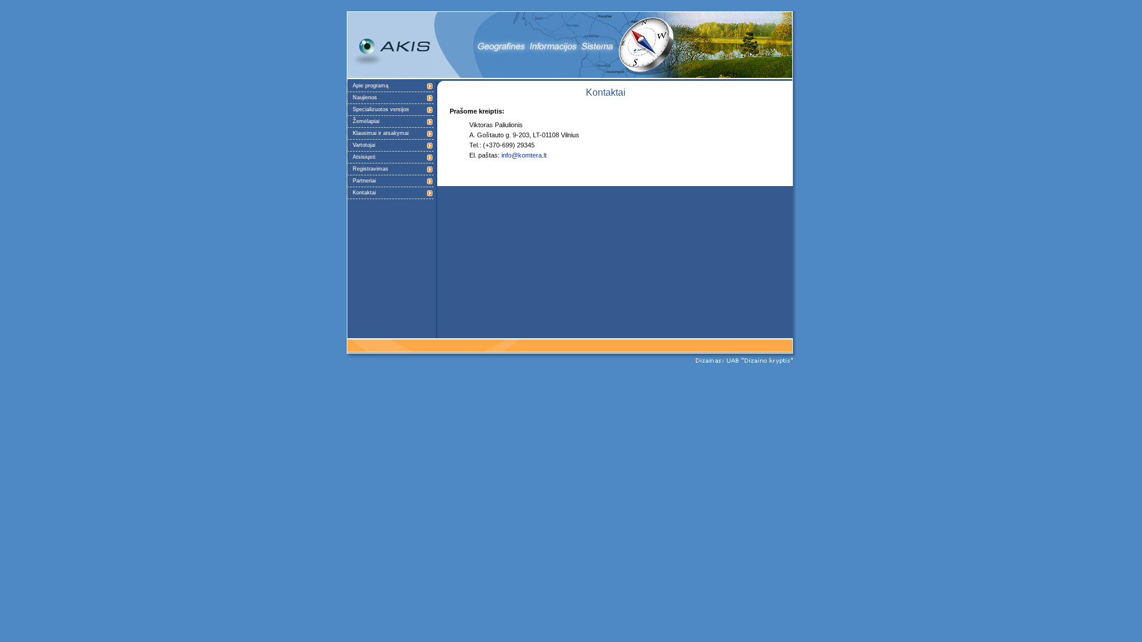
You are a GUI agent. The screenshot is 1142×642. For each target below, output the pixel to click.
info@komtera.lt (524, 155)
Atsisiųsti (364, 157)
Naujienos (365, 97)
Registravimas (370, 169)
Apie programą (370, 86)
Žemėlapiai (366, 121)
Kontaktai (364, 193)
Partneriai (364, 181)
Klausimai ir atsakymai (381, 133)
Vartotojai (364, 145)
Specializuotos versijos (381, 109)
